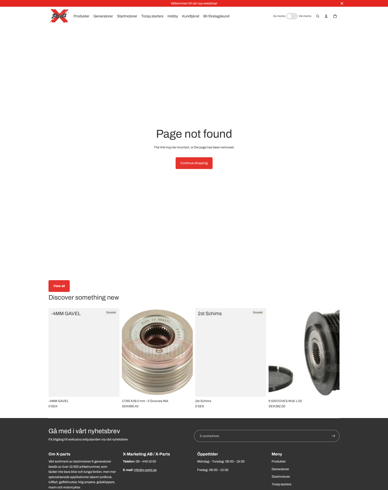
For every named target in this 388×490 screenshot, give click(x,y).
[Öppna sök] (317, 16)
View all (59, 286)
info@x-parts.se (145, 470)
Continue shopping (194, 163)
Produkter (279, 461)
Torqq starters (281, 484)
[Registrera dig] (333, 436)
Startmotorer (281, 476)
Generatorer (280, 469)
